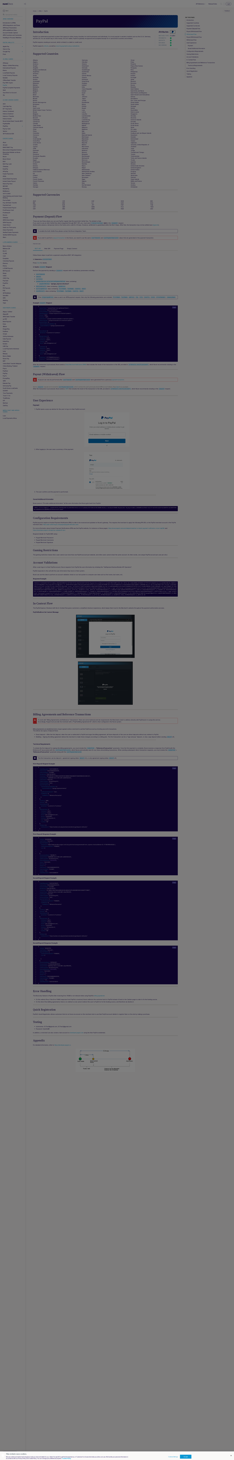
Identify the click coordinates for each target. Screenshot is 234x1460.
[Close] (231, 1456)
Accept (186, 1457)
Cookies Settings (173, 1457)
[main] (117, 1455)
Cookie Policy (66, 1458)
